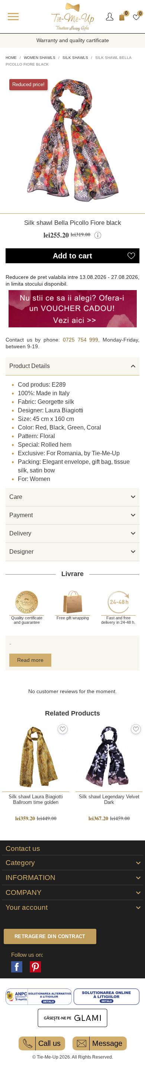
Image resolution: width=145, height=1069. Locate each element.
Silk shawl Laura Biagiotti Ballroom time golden (36, 799)
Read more (30, 660)
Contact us (23, 848)
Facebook (16, 966)
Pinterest (35, 966)
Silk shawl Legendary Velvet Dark (109, 799)
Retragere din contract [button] (50, 936)
